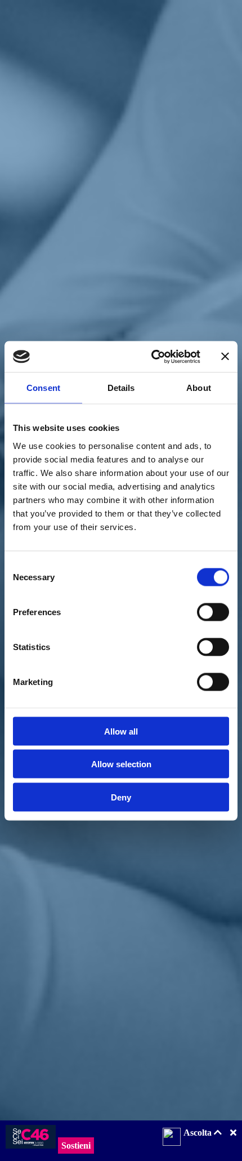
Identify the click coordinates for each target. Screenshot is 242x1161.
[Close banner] (225, 357)
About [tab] (198, 388)
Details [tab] (121, 388)
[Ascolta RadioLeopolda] (171, 1138)
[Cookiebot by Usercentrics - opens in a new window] (152, 356)
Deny (121, 797)
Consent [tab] (43, 388)
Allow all (121, 731)
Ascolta (198, 1132)
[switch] (213, 612)
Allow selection (121, 764)
